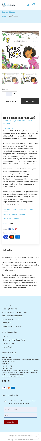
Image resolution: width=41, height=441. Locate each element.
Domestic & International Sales (14, 312)
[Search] (24, 4)
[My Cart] (33, 4)
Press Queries (7, 323)
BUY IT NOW (30, 101)
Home (4, 16)
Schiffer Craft (7, 347)
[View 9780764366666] (10, 78)
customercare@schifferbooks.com (13, 377)
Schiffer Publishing (26, 435)
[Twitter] (5, 381)
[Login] (28, 4)
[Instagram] (8, 381)
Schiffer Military (8, 343)
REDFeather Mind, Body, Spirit (13, 340)
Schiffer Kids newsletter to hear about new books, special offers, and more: (22, 402)
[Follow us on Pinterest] (16, 229)
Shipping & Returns (9, 309)
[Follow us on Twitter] (13, 229)
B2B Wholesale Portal (10, 319)
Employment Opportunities (13, 316)
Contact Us (6, 305)
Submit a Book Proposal (11, 326)
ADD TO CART (11, 101)
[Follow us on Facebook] (9, 229)
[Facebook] (2, 381)
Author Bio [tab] (7, 250)
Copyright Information (25, 440)
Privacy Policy (12, 440)
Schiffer (5, 336)
